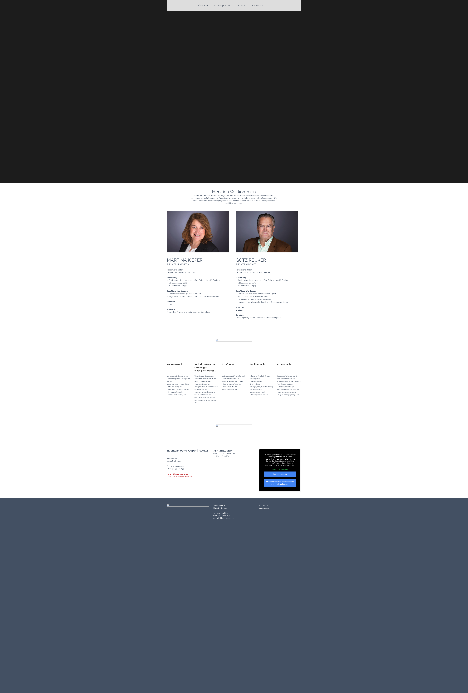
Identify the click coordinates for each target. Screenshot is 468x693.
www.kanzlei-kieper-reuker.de (179, 476)
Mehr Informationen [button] (280, 469)
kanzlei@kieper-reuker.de (177, 474)
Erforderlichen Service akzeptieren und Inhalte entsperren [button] (280, 483)
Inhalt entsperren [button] (280, 474)
